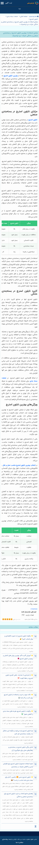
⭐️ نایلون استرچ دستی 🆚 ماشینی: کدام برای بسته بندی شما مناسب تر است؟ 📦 (19, 778)
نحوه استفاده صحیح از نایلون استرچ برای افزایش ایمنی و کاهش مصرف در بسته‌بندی (18, 765)
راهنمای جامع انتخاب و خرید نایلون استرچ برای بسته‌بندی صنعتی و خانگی (18, 795)
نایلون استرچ (34, 19)
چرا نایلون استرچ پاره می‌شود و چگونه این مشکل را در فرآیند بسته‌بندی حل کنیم (18, 732)
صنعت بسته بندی (12, 16)
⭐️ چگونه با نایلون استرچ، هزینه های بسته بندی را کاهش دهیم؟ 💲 (18, 712)
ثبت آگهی (8, 3)
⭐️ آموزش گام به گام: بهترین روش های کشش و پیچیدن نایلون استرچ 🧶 (18, 657)
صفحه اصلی (23, 16)
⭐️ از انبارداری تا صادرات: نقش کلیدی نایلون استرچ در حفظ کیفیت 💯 (19, 676)
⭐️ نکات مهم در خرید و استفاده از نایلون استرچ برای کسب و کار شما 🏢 (18, 696)
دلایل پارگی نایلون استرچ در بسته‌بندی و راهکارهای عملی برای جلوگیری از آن (20, 748)
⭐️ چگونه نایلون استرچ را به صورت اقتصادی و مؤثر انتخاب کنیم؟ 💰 (18, 637)
